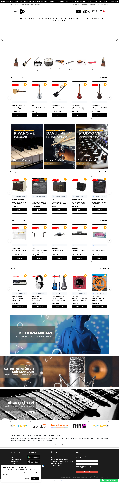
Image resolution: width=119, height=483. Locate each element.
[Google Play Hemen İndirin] (38, 457)
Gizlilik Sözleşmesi (16, 459)
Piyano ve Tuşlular (29, 18)
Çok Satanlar (16, 268)
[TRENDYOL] (39, 426)
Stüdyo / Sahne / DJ (96, 18)
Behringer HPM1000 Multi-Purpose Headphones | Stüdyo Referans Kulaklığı (38, 299)
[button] (105, 11)
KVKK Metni (14, 458)
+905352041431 (16, 4)
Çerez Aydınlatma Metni (31, 472)
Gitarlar (18, 18)
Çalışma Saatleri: (56, 465)
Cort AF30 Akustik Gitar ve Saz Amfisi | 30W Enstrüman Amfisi (19, 203)
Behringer (35, 297)
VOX (53, 200)
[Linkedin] (43, 465)
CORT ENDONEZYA (18, 105)
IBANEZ (34, 105)
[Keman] (59, 39)
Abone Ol (87, 472)
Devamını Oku (59, 445)
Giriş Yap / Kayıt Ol (103, 4)
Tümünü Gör (103, 77)
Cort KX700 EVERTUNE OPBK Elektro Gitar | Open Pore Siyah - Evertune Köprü (58, 108)
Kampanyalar (76, 4)
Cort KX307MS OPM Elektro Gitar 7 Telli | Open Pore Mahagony (78, 108)
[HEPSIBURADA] (59, 426)
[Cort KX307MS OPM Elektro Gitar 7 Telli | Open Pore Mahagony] (79, 91)
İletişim (93, 4)
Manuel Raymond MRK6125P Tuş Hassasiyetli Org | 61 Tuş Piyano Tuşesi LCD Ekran (19, 299)
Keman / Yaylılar (58, 18)
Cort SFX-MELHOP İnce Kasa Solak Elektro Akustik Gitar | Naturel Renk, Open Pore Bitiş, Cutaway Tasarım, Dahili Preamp (19, 108)
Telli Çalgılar (83, 18)
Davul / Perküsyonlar (43, 18)
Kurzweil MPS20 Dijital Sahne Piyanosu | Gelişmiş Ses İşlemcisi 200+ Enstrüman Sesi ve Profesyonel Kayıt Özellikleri (79, 251)
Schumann (16, 248)
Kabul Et (34, 478)
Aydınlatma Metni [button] (87, 469)
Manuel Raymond (18, 297)
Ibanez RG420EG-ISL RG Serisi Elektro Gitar (39, 108)
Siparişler (85, 4)
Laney (34, 200)
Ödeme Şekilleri (15, 456)
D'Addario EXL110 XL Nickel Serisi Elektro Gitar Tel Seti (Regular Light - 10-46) (99, 299)
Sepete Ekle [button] (19, 115)
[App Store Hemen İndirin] (38, 462)
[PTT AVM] (19, 426)
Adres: (53, 461)
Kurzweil (55, 248)
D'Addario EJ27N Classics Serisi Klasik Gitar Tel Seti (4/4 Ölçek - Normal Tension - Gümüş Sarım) (79, 299)
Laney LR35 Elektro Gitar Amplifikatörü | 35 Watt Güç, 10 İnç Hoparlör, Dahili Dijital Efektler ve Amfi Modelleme (39, 203)
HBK (33, 248)
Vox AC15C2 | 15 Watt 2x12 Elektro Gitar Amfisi (59, 203)
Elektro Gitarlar (17, 77)
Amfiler (13, 172)
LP (92, 248)
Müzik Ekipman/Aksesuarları (59, 20)
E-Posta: (53, 458)
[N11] (79, 426)
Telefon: (53, 456)
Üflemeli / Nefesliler (71, 18)
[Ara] (78, 11)
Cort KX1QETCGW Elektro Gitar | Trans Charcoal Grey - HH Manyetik (99, 108)
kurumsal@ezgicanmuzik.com (31, 4)
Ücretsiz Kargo (15, 85)
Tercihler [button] (27, 478)
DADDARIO (75, 297)
